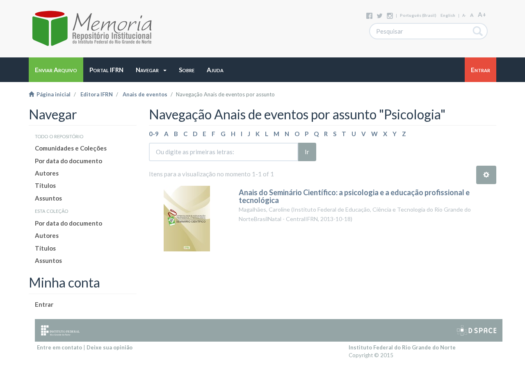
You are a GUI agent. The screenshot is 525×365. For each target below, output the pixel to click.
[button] (151, 69)
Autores (47, 173)
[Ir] (478, 31)
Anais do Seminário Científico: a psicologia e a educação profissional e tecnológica (354, 196)
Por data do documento (68, 160)
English (448, 15)
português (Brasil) (418, 15)
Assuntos (48, 198)
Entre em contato (59, 347)
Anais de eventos (145, 94)
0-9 (154, 133)
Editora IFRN (96, 94)
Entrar (44, 304)
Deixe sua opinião (109, 347)
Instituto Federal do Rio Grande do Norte (402, 347)
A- (464, 15)
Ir (307, 151)
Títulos (45, 185)
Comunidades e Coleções (71, 148)
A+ (482, 14)
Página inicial (52, 94)
